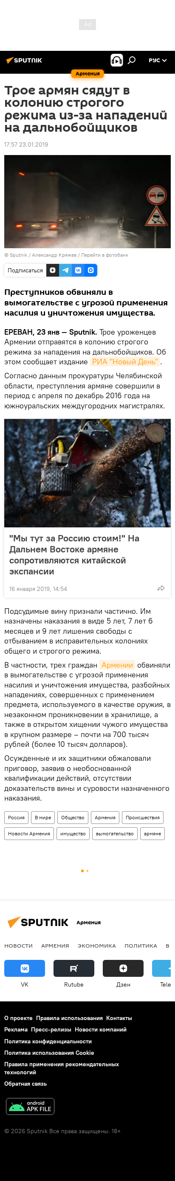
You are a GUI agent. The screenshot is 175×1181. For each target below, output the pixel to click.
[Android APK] (30, 1107)
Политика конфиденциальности (48, 1041)
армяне (152, 833)
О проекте (18, 1018)
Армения (105, 817)
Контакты (119, 1018)
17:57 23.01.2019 (26, 144)
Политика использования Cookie (49, 1052)
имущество (73, 833)
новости (18, 945)
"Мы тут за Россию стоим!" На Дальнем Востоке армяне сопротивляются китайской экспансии (74, 554)
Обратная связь (25, 1083)
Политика (140, 945)
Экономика (97, 945)
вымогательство (115, 833)
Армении (117, 665)
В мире (43, 817)
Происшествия (143, 817)
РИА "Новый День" (125, 361)
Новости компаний (101, 1029)
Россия (16, 817)
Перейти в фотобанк (104, 255)
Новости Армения (29, 833)
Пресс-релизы (51, 1029)
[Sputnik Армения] (25, 63)
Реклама (16, 1029)
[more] (160, 587)
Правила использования (69, 1018)
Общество (73, 817)
